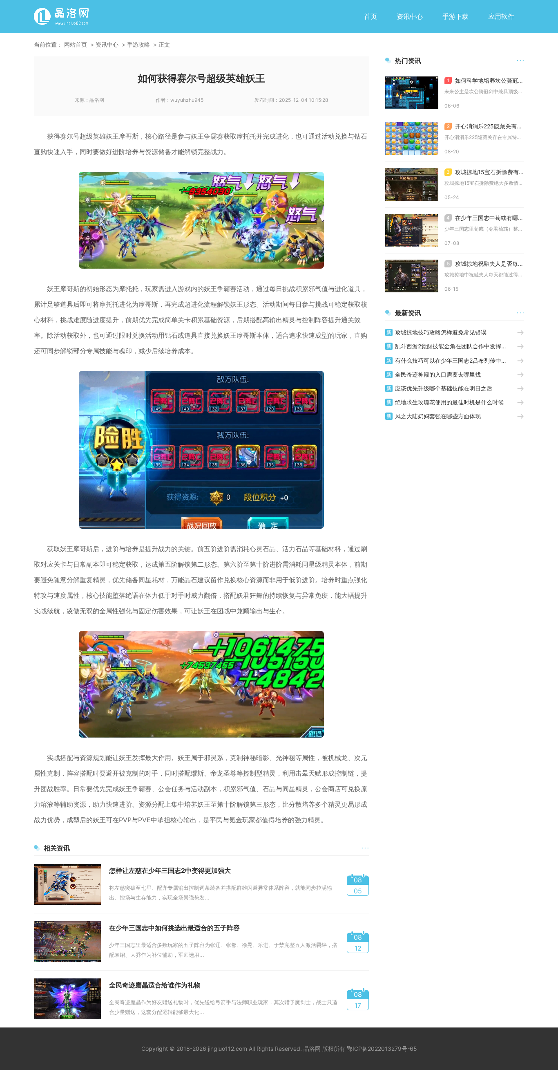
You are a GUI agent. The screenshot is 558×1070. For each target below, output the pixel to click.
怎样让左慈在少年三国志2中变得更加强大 (170, 870)
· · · (365, 848)
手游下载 (455, 16)
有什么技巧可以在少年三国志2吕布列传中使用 (454, 360)
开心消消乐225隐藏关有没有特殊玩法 (485, 126)
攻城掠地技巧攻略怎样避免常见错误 (441, 332)
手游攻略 (138, 44)
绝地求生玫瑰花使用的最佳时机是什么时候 (449, 402)
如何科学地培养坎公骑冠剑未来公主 (485, 80)
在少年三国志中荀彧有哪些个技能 (485, 217)
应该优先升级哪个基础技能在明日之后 (443, 388)
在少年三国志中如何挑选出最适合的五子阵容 (174, 928)
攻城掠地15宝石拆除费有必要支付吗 (485, 171)
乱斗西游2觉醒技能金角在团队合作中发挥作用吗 (456, 346)
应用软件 (501, 16)
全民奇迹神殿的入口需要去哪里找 (438, 374)
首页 (370, 16)
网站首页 (75, 44)
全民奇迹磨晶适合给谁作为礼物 (155, 985)
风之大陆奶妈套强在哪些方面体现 (438, 416)
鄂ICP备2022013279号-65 (382, 1048)
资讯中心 (410, 16)
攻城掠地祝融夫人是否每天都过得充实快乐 (485, 263)
